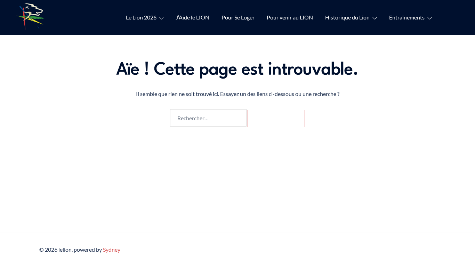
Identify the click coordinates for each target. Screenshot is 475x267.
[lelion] (31, 16)
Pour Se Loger (238, 17)
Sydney (111, 249)
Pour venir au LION (290, 17)
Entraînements (407, 17)
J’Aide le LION (192, 17)
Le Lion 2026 (141, 17)
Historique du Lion (347, 17)
